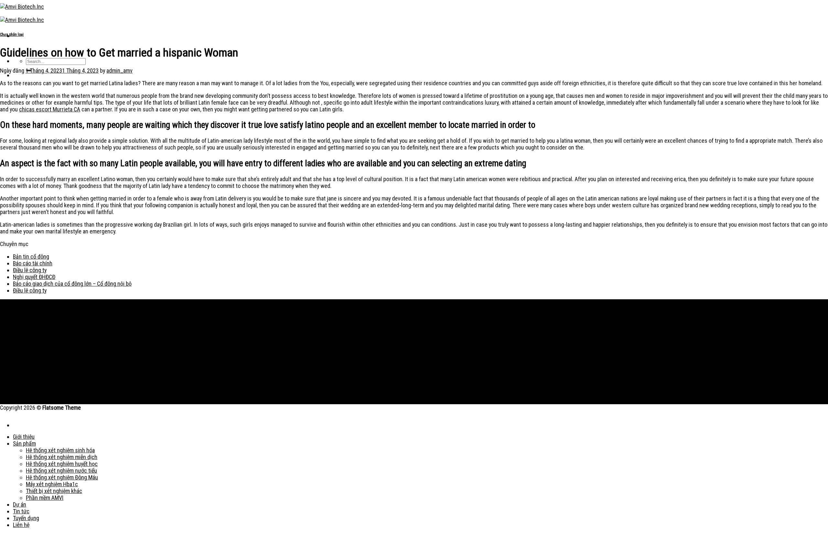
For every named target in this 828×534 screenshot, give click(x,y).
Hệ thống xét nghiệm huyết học (62, 463)
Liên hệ (21, 524)
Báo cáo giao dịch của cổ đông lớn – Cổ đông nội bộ (72, 283)
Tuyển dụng (26, 518)
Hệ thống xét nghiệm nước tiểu (61, 470)
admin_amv (119, 70)
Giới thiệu (24, 436)
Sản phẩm (24, 443)
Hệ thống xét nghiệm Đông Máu (62, 477)
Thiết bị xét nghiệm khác (54, 491)
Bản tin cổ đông (31, 256)
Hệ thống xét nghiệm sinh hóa (60, 450)
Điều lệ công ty (30, 270)
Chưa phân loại (12, 34)
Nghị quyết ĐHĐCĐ (34, 276)
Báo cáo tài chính (32, 263)
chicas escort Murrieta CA (49, 109)
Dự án (19, 504)
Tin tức (21, 511)
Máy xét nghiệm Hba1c (52, 484)
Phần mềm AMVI (44, 497)
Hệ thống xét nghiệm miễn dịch (61, 457)
